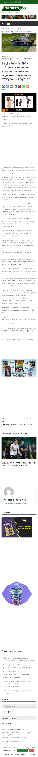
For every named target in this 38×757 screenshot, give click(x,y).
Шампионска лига (28, 59)
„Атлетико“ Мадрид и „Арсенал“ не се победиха (18, 424)
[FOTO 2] (19, 112)
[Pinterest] (19, 86)
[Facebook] (3, 86)
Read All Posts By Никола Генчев (15, 504)
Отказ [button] (31, 751)
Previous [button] (3, 460)
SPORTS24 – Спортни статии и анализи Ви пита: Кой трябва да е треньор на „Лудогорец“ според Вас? (19, 674)
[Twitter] (7, 86)
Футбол (18, 59)
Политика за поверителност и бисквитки (19, 754)
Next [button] (35, 460)
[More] (27, 86)
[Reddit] (11, 86)
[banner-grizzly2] (19, 377)
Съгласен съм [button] (22, 751)
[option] (19, 459)
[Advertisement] (19, 147)
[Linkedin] (15, 86)
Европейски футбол (8, 59)
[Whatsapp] (23, 86)
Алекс (5, 665)
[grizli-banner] (17, 537)
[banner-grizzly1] (17, 606)
